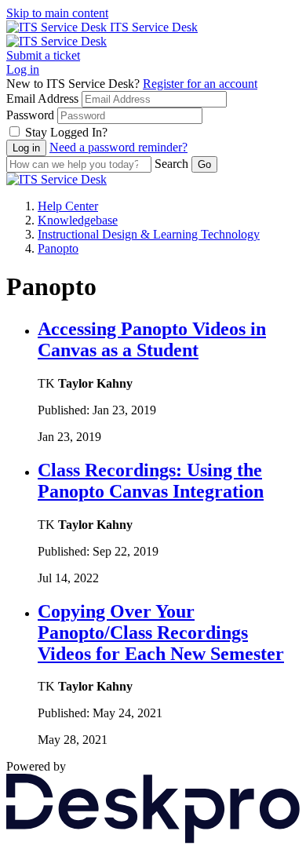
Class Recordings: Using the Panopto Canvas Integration (151, 480)
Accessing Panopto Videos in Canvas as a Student (152, 339)
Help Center (68, 206)
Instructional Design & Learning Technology (149, 234)
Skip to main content (57, 13)
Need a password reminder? (118, 147)
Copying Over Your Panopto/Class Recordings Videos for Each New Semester (161, 632)
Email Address (42, 98)
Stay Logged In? (66, 132)
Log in (22, 69)
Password (30, 115)
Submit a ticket (43, 55)
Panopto (58, 248)
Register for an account (200, 83)
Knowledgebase (78, 220)
